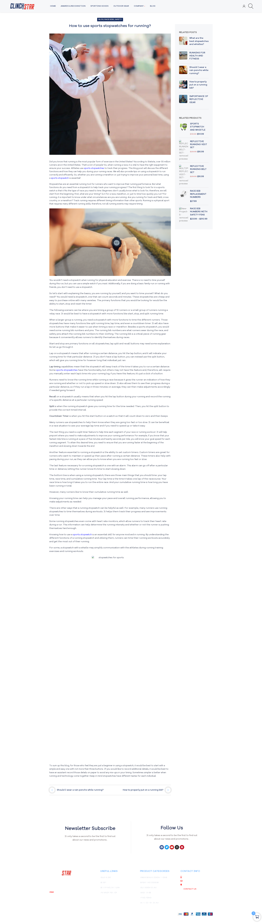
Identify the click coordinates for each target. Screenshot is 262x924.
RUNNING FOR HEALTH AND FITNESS (197, 56)
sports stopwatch (60, 178)
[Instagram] (177, 847)
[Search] (251, 6)
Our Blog (106, 877)
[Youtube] (172, 847)
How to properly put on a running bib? (198, 85)
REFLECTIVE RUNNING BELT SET (198, 169)
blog (101, 19)
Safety (118, 19)
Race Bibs (109, 19)
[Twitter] (167, 847)
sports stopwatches (94, 168)
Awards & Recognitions (153, 877)
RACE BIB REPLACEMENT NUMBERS (198, 194)
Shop (103, 882)
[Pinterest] (182, 847)
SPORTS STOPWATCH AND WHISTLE (197, 127)
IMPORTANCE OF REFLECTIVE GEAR (198, 99)
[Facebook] (162, 847)
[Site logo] (22, 6)
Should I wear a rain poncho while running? (198, 70)
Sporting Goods (149, 882)
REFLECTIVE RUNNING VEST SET (198, 144)
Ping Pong (145, 898)
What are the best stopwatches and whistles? (199, 41)
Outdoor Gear (148, 888)
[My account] (244, 6)
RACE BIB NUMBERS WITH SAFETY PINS (198, 212)
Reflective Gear (149, 903)
